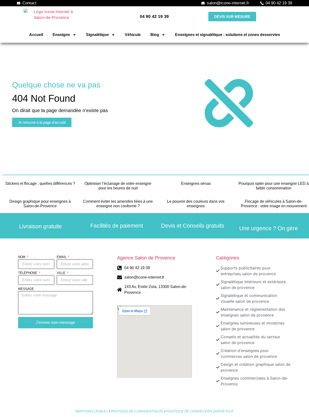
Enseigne (61, 35)
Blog (154, 35)
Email (62, 257)
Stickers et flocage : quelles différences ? (40, 183)
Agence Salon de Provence (146, 257)
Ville (61, 273)
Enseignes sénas (196, 183)
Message (26, 289)
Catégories (227, 257)
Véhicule (133, 35)
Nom (22, 257)
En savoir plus (220, 411)
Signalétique (97, 35)
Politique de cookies (185, 411)
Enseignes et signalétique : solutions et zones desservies (227, 35)
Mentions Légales (91, 411)
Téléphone (28, 273)
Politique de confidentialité (137, 411)
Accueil (36, 35)
